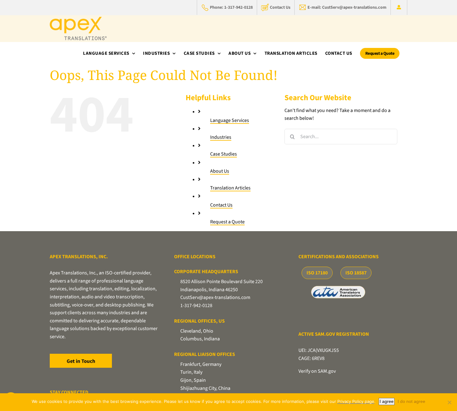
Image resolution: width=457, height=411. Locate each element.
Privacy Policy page (355, 401)
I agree (387, 401)
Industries (220, 137)
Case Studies (223, 154)
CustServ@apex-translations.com (215, 297)
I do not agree (411, 401)
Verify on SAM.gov (317, 371)
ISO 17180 (317, 272)
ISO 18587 (356, 272)
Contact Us (221, 205)
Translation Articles (230, 187)
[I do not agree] (449, 402)
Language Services (229, 120)
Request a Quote (227, 221)
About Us (219, 171)
